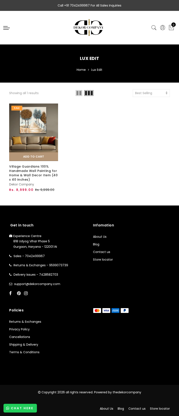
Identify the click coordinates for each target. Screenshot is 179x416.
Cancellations (19, 337)
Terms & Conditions (24, 352)
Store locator (103, 259)
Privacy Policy (19, 329)
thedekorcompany (127, 392)
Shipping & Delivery (23, 344)
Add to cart (33, 157)
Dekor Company (21, 184)
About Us (100, 236)
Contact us (101, 252)
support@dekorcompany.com (37, 284)
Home (81, 70)
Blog (96, 244)
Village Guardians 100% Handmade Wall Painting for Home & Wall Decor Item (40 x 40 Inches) (33, 173)
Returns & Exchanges (25, 321)
